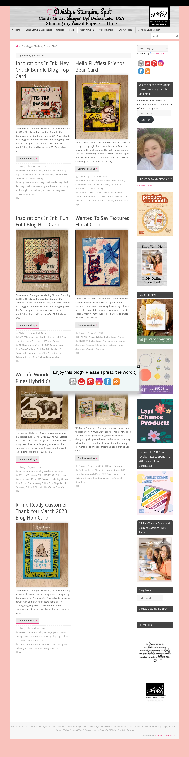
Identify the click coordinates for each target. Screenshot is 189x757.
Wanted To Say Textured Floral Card (102, 221)
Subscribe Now (144, 185)
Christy (22, 166)
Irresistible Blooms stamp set (53, 644)
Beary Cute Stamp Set (29, 182)
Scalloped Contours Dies (49, 357)
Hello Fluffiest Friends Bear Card (100, 66)
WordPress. (171, 735)
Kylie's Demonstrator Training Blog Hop (41, 636)
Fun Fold (46, 349)
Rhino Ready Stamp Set (48, 648)
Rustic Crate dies (105, 200)
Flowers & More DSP (115, 470)
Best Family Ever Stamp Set (92, 470)
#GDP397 (83, 341)
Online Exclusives (29, 174)
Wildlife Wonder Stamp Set (52, 487)
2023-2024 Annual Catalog (30, 170)
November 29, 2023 (40, 166)
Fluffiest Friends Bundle (110, 192)
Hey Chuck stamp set (30, 186)
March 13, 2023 (38, 628)
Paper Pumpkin (114, 466)
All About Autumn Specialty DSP (34, 345)
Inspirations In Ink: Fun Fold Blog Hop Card (42, 221)
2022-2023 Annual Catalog (30, 632)
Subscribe (145, 119)
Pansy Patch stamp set (26, 353)
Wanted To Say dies (95, 349)
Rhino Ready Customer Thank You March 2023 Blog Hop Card (41, 511)
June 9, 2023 (36, 467)
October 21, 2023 (99, 176)
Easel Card (36, 349)
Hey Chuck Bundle (48, 182)
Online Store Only (46, 174)
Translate (159, 53)
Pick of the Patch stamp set (50, 353)
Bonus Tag (25, 349)
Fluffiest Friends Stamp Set (88, 196)
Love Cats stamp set (84, 474)
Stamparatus (103, 478)
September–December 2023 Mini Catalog (40, 341)
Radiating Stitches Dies (44, 190)
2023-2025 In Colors (40, 479)
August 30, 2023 (38, 333)
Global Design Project (114, 180)
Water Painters (121, 200)
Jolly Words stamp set (51, 186)
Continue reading (26, 158)
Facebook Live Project (54, 471)
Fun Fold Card (57, 349)
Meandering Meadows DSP (114, 196)
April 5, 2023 (97, 466)
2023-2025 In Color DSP (30, 475)
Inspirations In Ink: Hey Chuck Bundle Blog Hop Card (42, 70)
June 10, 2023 (97, 333)
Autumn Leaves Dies (88, 192)
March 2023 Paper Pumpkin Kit (109, 474)
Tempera (159, 735)
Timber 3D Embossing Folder (34, 483)
